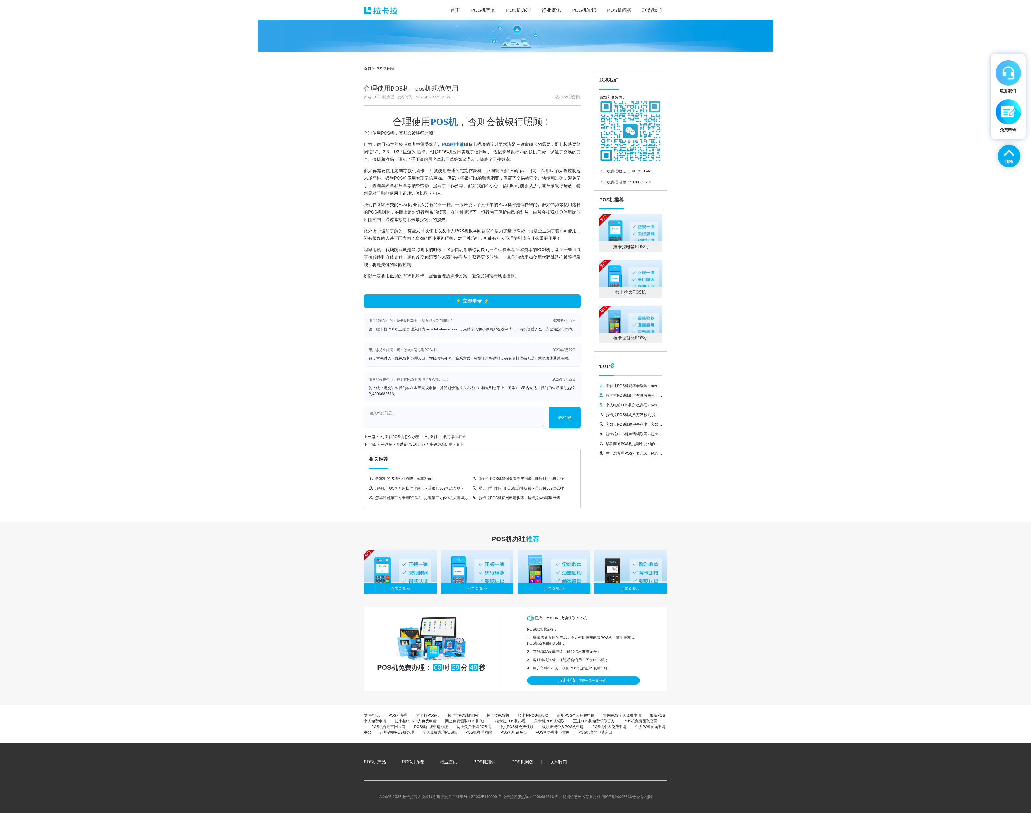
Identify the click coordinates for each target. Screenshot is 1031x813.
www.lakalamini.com (442, 329)
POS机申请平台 (513, 732)
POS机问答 (385, 68)
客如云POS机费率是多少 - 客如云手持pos (630, 425)
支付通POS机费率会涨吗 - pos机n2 (630, 387)
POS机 (444, 122)
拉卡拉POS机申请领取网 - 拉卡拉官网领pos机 (630, 435)
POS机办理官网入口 (388, 726)
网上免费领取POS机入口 (466, 721)
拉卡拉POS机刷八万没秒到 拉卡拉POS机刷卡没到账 (629, 416)
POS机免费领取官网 (640, 721)
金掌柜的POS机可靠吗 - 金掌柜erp (404, 478)
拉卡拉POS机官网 (463, 715)
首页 (367, 68)
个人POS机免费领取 (516, 726)
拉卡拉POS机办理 (510, 721)
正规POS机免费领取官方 (594, 721)
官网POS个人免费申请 (622, 715)
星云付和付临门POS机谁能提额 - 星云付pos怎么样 (521, 488)
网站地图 (644, 796)
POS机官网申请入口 (595, 732)
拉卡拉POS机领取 (533, 715)
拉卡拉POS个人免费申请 (416, 721)
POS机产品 (375, 761)
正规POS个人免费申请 (576, 715)
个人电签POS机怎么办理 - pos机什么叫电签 (630, 406)
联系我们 (558, 761)
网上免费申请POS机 (474, 726)
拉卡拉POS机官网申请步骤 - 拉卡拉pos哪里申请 (519, 498)
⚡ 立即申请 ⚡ (472, 301)
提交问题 (565, 417)
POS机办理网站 (478, 732)
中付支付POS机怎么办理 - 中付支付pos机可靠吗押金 (421, 437)
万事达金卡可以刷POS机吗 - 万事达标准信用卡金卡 (420, 444)
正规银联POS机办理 (397, 732)
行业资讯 (448, 761)
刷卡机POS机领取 (549, 721)
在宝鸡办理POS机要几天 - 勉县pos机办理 (628, 454)
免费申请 (1008, 129)
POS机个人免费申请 (609, 726)
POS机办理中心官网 (553, 732)
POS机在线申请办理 (431, 726)
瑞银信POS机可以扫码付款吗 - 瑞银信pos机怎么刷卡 (419, 488)
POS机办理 (398, 715)
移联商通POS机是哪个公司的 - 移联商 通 (630, 445)
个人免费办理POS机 (440, 732)
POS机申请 (453, 144)
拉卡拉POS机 (427, 715)
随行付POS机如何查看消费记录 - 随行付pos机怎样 (521, 478)
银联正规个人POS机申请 (563, 726)
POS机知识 (484, 761)
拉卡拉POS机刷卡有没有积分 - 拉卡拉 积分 (630, 396)
